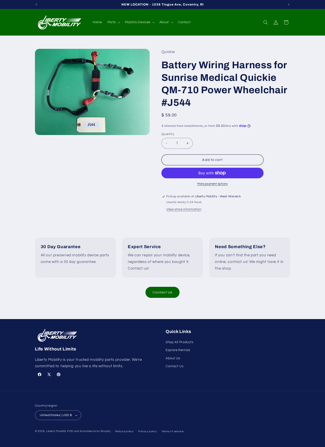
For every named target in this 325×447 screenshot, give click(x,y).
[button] (113, 22)
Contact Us (163, 292)
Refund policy (124, 431)
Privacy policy (147, 431)
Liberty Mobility (56, 431)
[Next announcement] (289, 4)
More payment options (212, 184)
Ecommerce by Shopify (95, 431)
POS (70, 431)
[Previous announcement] (36, 4)
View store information (183, 209)
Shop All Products (179, 342)
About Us (173, 358)
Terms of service (172, 431)
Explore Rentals (178, 350)
